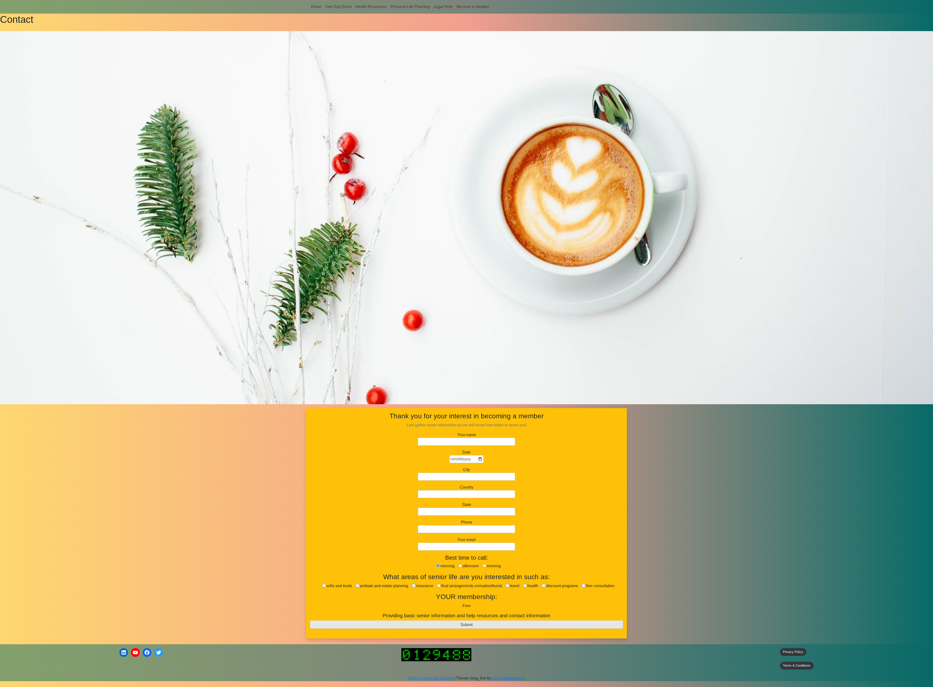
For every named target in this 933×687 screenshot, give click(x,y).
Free (467, 606)
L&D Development (508, 678)
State (466, 505)
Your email (466, 540)
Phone (466, 522)
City (466, 470)
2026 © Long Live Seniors (431, 678)
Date (466, 452)
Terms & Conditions (797, 665)
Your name (466, 435)
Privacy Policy (793, 652)
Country (466, 487)
